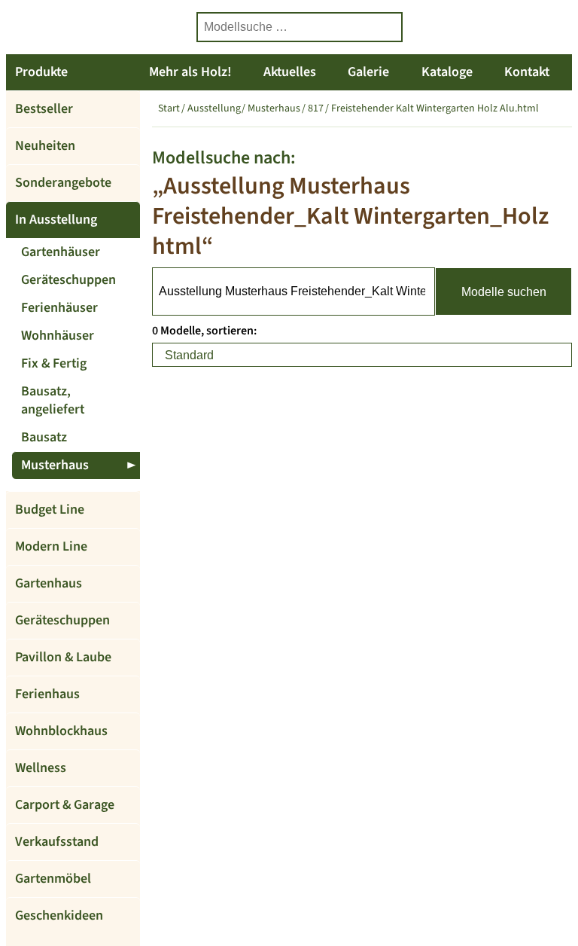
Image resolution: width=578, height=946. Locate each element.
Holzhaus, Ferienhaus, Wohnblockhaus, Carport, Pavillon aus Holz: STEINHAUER (96, 27)
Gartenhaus (48, 583)
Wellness (40, 767)
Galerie (368, 72)
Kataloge (447, 72)
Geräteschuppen (68, 279)
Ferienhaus (47, 694)
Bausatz (44, 437)
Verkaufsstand (57, 841)
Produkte (41, 72)
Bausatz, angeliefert (52, 400)
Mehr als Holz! (190, 72)
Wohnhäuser (57, 335)
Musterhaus (55, 465)
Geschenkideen (59, 915)
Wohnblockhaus (61, 731)
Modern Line (51, 546)
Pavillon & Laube (63, 657)
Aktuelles (289, 72)
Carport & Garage (64, 804)
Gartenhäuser (60, 252)
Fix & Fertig (54, 363)
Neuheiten (45, 145)
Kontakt (526, 72)
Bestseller (44, 108)
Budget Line (49, 509)
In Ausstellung (56, 219)
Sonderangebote (63, 182)
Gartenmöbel (53, 878)
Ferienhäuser (59, 307)
